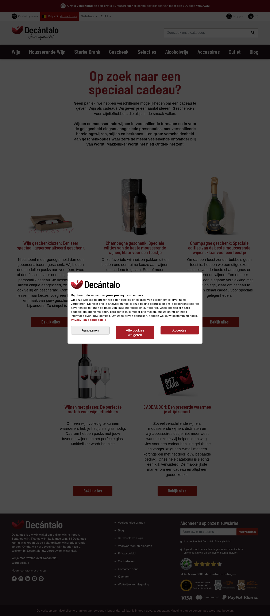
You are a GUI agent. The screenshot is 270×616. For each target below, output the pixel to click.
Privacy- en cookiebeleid (88, 319)
